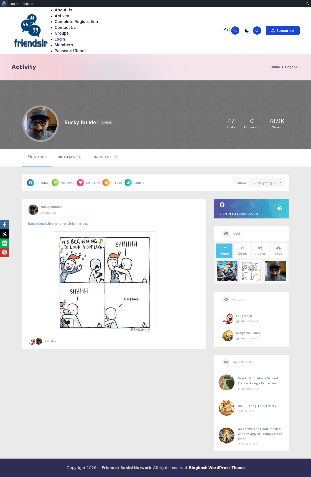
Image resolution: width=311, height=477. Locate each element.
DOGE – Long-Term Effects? (257, 406)
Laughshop (244, 316)
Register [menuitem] (27, 3)
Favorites (93, 183)
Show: (241, 183)
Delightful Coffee (248, 333)
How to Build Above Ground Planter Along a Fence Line (258, 380)
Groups (108, 157)
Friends (72, 157)
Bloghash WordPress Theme (217, 467)
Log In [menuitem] (14, 3)
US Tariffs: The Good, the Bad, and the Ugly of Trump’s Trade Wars (260, 434)
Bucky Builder (51, 207)
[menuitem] (4, 3)
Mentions (67, 183)
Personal (42, 183)
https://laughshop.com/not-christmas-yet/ (58, 223)
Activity (40, 157)
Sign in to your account (240, 214)
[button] (283, 30)
